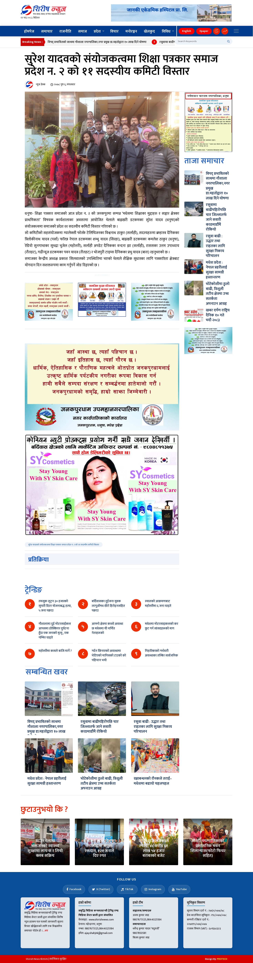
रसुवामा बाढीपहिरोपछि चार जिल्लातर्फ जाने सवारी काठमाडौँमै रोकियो (170, 42)
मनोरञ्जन (131, 31)
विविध (166, 31)
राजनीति (65, 31)
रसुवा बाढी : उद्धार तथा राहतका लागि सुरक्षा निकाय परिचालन (153, 727)
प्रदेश (97, 31)
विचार (114, 31)
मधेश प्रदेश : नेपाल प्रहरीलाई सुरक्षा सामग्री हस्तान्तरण (46, 781)
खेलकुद (149, 31)
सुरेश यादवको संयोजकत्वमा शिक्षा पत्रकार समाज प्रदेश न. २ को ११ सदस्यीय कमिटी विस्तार (63, 545)
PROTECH (222, 959)
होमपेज (29, 31)
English (186, 31)
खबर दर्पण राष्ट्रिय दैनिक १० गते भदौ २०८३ (218, 315)
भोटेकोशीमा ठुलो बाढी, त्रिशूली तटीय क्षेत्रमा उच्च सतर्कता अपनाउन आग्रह (102, 783)
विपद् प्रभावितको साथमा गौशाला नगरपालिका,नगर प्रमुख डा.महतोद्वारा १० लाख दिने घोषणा (70, 42)
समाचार (46, 31)
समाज (82, 31)
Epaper (204, 31)
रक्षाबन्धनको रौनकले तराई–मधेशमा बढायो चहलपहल (153, 781)
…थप (45, 930)
